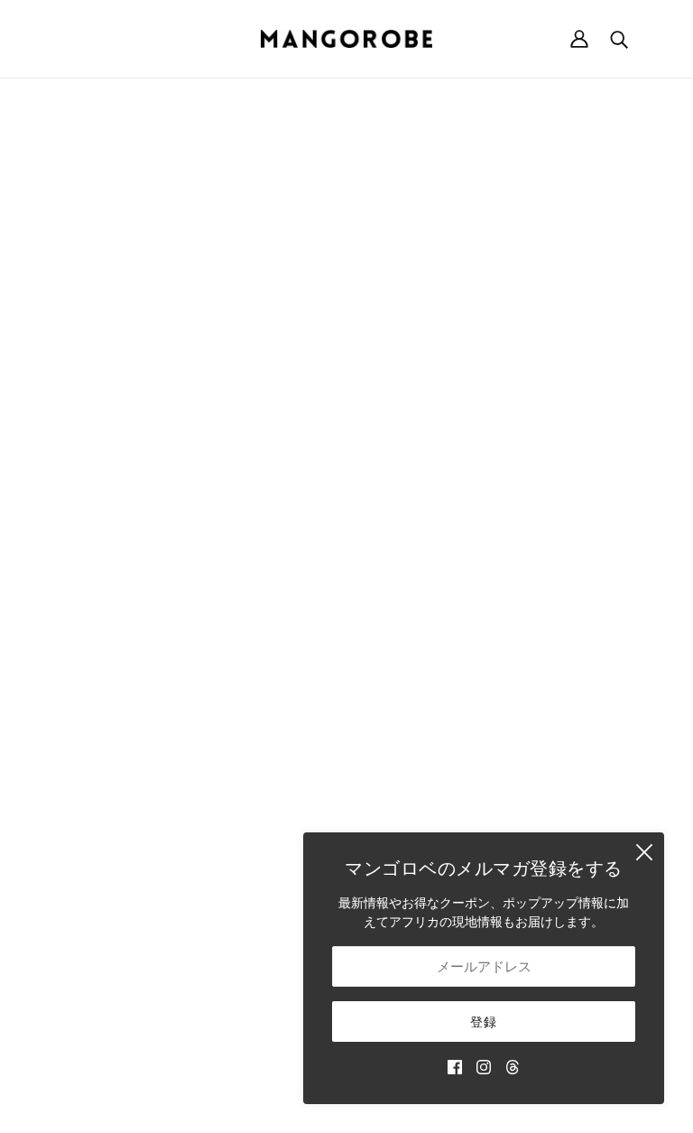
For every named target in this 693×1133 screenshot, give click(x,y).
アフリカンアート (429, 770)
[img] (454, 1065)
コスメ (398, 808)
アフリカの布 (417, 751)
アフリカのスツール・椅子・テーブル (429, 675)
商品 (510, 298)
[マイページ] (579, 39)
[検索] (619, 39)
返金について (559, 594)
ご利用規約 (553, 670)
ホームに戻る (296, 298)
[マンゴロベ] (346, 39)
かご (391, 600)
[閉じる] (644, 852)
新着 (391, 581)
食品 (391, 789)
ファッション (417, 619)
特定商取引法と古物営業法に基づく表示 (572, 632)
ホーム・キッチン (429, 637)
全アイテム (410, 827)
